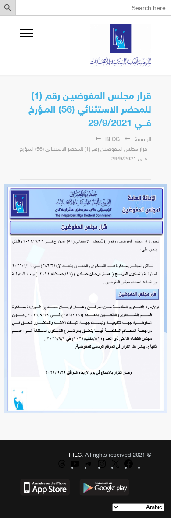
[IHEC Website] (92, 45)
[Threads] (62, 467)
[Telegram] (88, 467)
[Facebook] (128, 467)
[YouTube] (75, 467)
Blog (112, 140)
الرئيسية (143, 140)
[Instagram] (101, 467)
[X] (115, 467)
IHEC (75, 455)
